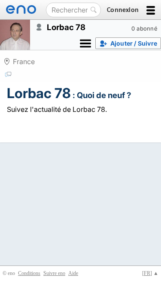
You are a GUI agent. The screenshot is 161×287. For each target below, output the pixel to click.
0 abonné (144, 28)
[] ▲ (150, 273)
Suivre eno (54, 273)
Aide (73, 273)
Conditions (29, 273)
